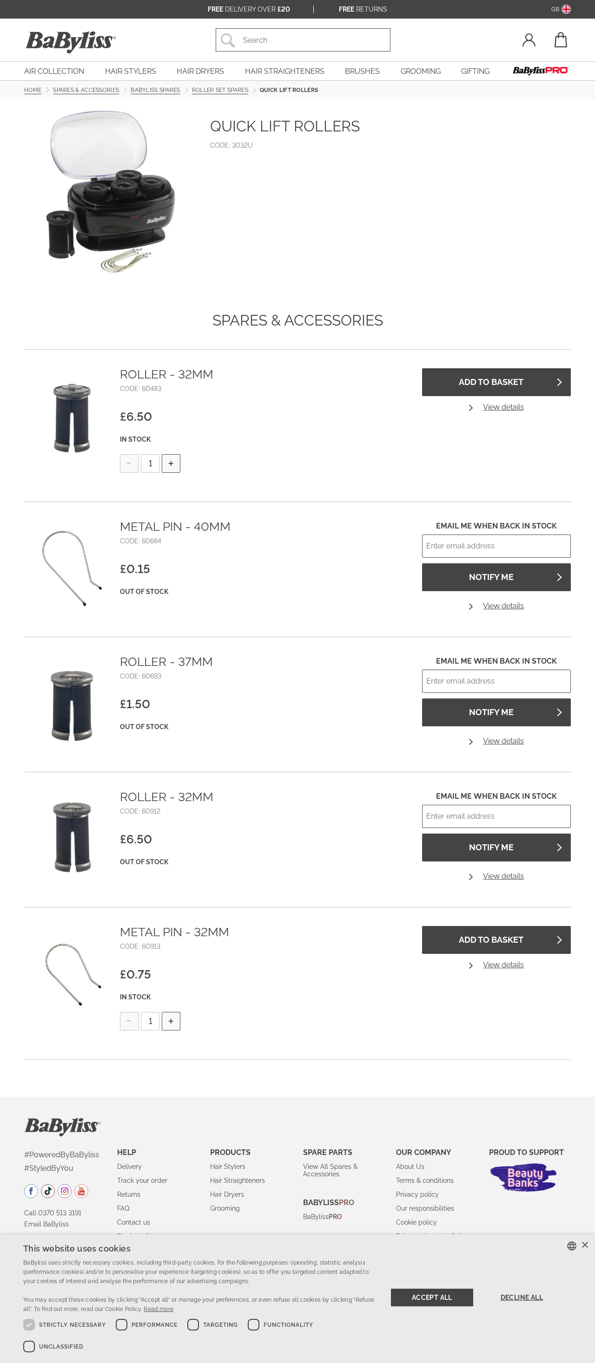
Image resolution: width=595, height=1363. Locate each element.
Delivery (129, 1166)
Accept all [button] (432, 1297)
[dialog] (297, 1298)
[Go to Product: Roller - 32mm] (72, 415)
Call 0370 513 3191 (52, 1213)
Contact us (133, 1222)
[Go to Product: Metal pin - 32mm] (72, 973)
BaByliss (322, 1216)
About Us (410, 1166)
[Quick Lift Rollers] (111, 191)
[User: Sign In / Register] (529, 41)
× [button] (584, 1245)
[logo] (62, 1126)
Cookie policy (416, 1222)
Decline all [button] (522, 1297)
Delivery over (249, 9)
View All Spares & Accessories (330, 1170)
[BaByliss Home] (70, 42)
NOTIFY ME (491, 577)
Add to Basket (491, 382)
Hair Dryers (227, 1194)
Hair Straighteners (237, 1180)
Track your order (142, 1180)
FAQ (123, 1208)
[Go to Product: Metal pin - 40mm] (72, 568)
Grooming (225, 1208)
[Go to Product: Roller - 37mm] (72, 703)
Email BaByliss (46, 1224)
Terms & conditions (425, 1180)
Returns (363, 9)
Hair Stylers (227, 1166)
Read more (158, 1309)
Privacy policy (417, 1194)
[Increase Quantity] (171, 463)
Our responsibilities (425, 1208)
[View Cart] (560, 39)
